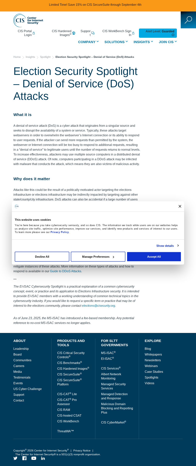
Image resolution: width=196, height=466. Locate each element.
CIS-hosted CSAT (69, 415)
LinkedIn (43, 458)
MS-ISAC (108, 353)
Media (17, 371)
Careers (18, 366)
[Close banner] (180, 206)
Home (17, 56)
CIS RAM (63, 409)
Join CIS (166, 42)
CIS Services (111, 368)
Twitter (15, 458)
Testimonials (21, 377)
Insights (142, 42)
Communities (22, 360)
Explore (153, 341)
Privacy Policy (60, 232)
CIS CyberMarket (113, 422)
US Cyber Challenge (27, 389)
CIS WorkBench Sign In (116, 33)
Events (18, 383)
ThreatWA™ (65, 431)
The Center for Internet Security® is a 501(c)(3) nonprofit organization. (58, 454)
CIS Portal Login (25, 33)
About (19, 341)
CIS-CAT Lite (67, 394)
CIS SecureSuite (69, 374)
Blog (148, 348)
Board (17, 354)
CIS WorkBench (68, 421)
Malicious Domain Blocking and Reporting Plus (117, 408)
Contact (18, 400)
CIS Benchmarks (69, 363)
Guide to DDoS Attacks (65, 271)
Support (86, 33)
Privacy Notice (82, 450)
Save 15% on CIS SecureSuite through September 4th (104, 4)
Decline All (42, 256)
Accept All (154, 256)
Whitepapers (153, 354)
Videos (149, 383)
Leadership (21, 348)
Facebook (24, 458)
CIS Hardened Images (61, 33)
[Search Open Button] (188, 19)
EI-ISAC (107, 358)
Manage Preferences (95, 256)
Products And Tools (71, 343)
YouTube (33, 458)
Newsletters (153, 360)
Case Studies (154, 371)
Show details (165, 245)
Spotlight (45, 56)
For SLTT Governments (114, 343)
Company (87, 42)
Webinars (151, 366)
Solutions (115, 42)
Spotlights (151, 377)
